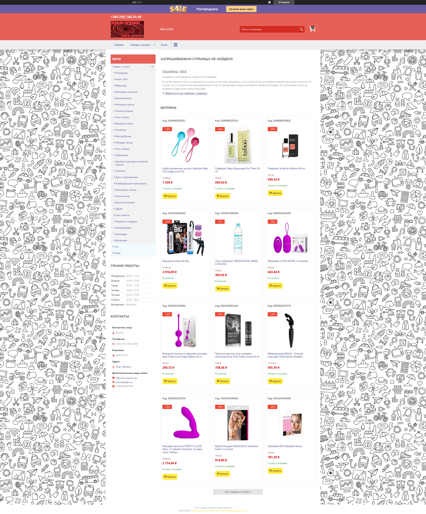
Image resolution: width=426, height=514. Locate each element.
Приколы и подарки (126, 221)
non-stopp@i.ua (124, 382)
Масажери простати (126, 92)
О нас (164, 44)
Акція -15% (121, 79)
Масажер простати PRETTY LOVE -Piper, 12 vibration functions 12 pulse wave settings (182, 449)
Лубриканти (122, 155)
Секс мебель (123, 215)
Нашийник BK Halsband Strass (285, 446)
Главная (118, 44)
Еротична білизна (125, 202)
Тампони (120, 171)
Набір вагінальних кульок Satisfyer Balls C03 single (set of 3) (185, 170)
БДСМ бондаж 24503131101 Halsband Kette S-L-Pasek (236, 448)
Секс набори (122, 149)
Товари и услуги (121, 66)
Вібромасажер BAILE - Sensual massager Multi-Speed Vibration (285, 355)
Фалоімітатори (123, 98)
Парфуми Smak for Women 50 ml (286, 168)
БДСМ (119, 208)
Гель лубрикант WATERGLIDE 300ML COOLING (236, 262)
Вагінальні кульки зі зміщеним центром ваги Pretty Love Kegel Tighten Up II (184, 355)
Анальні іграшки (124, 111)
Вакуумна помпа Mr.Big (175, 261)
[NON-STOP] (127, 29)
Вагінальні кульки (125, 104)
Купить (171, 196)
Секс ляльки (122, 117)
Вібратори (121, 85)
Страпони (121, 130)
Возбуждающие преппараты (131, 183)
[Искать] (301, 29)
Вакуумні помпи (124, 123)
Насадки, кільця (124, 142)
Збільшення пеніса (126, 189)
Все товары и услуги (237, 491)
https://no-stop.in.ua (126, 378)
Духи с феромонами (127, 177)
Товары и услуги (140, 44)
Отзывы (116, 253)
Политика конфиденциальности (232, 511)
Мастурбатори (123, 136)
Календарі (121, 234)
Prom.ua (227, 508)
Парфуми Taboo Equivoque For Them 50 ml (237, 170)
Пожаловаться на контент (203, 511)
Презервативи (123, 227)
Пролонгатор (123, 196)
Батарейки (121, 240)
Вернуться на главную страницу (186, 93)
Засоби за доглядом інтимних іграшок (132, 163)
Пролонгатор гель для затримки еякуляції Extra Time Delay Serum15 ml (237, 355)
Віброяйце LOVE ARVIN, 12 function (288, 261)
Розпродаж (121, 73)
